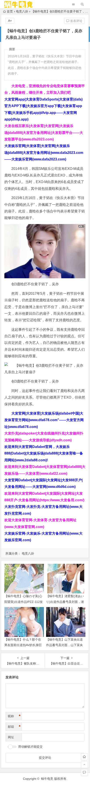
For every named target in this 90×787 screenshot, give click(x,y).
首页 (10, 11)
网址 (11, 737)
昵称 (14, 716)
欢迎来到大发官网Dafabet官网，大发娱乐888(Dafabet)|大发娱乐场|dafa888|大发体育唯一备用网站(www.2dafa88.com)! (43, 453)
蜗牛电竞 (47, 778)
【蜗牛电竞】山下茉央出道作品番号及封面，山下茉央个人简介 (64, 645)
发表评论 (75, 21)
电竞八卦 (22, 11)
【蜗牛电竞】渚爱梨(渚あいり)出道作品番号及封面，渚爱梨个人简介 (65, 601)
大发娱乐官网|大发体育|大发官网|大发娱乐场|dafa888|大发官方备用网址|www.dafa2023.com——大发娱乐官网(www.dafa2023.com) (43, 152)
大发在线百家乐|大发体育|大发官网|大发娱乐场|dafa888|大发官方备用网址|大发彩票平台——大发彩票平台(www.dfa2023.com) (43, 132)
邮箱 (14, 726)
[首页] (84, 756)
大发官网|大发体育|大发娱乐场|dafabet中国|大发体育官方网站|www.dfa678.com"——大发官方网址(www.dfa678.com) (44, 420)
